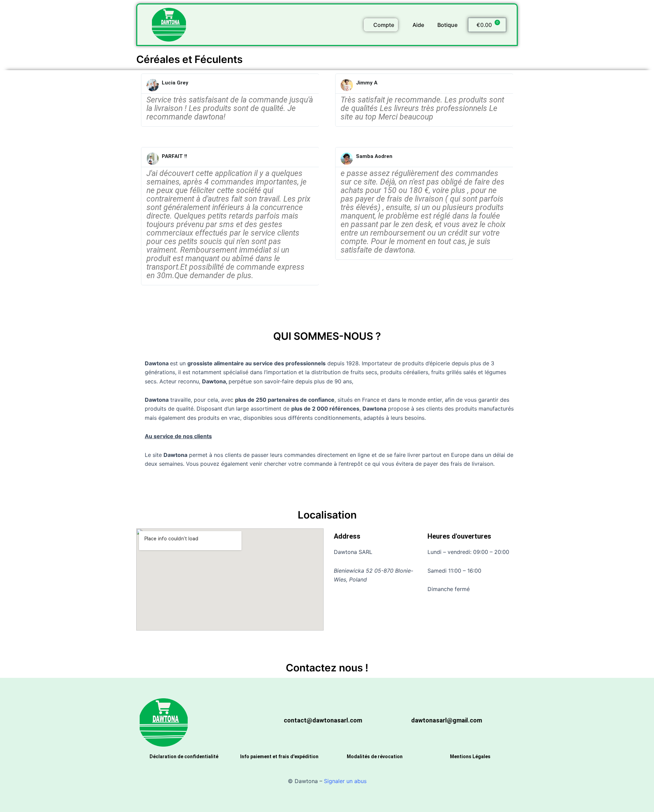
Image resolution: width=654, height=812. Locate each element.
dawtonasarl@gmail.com (446, 720)
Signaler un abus (345, 781)
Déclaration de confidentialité (184, 756)
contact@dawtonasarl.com (323, 720)
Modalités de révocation (375, 756)
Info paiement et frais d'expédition (279, 756)
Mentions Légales (470, 756)
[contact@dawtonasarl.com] (273, 722)
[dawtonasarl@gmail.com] (400, 722)
